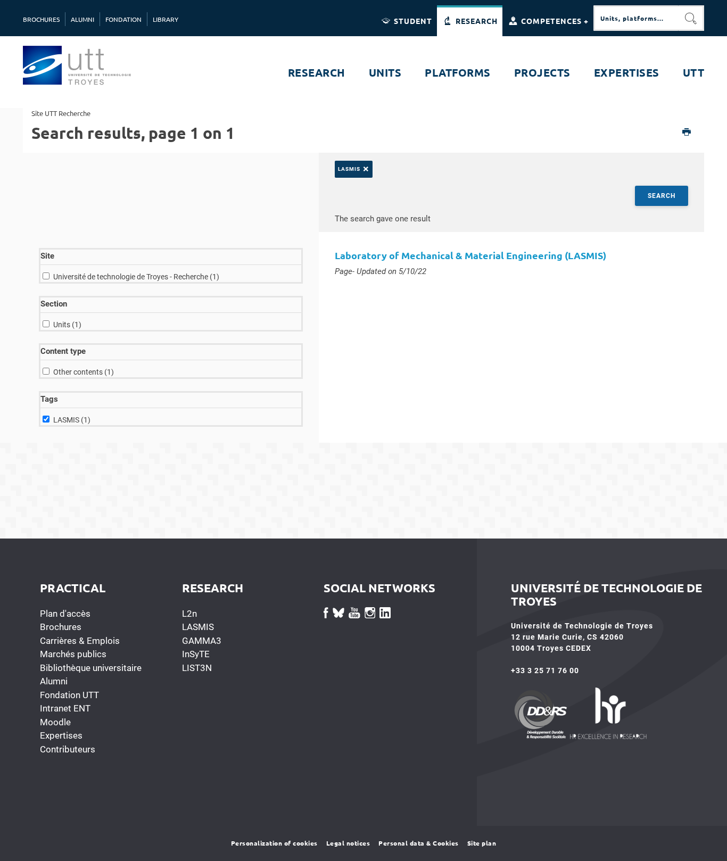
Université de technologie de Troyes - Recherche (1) (136, 276)
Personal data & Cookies (418, 843)
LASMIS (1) (71, 420)
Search (661, 196)
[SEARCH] (691, 18)
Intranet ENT (65, 708)
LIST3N (197, 668)
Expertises (61, 735)
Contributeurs (67, 749)
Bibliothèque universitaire (91, 668)
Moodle (55, 722)
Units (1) (67, 324)
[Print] (686, 133)
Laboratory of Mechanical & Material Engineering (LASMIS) (470, 255)
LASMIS (198, 627)
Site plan (482, 843)
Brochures (60, 627)
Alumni (54, 681)
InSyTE (196, 654)
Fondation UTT (69, 695)
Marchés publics (73, 654)
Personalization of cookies (274, 843)
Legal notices (348, 843)
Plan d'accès (65, 613)
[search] (636, 18)
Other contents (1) (83, 372)
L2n (189, 613)
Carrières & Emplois (80, 640)
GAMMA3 (201, 640)
